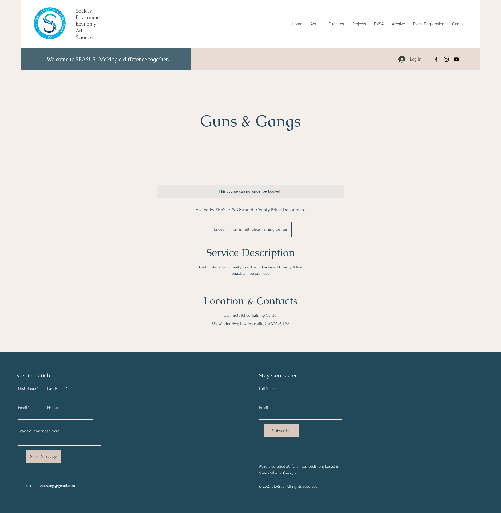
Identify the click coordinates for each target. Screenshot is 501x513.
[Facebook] (436, 59)
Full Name (267, 388)
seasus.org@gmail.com (56, 485)
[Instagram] (446, 59)
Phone (52, 407)
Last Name (56, 388)
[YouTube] (456, 59)
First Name (27, 388)
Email (22, 407)
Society (84, 11)
